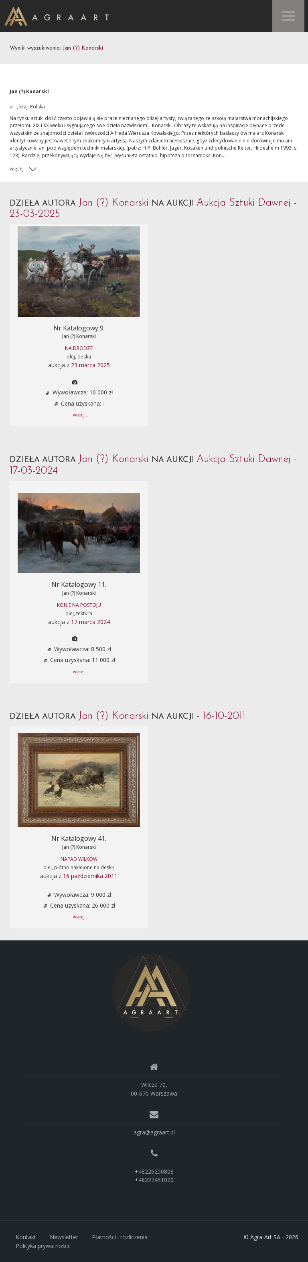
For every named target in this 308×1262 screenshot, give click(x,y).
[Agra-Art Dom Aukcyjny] (151, 991)
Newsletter (64, 1237)
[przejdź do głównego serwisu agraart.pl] (56, 15)
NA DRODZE (79, 348)
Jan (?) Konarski (79, 336)
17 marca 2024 (90, 622)
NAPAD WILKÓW (79, 859)
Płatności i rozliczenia (120, 1237)
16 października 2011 (90, 876)
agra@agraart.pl (154, 1132)
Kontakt (26, 1237)
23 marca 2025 (90, 365)
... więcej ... (78, 415)
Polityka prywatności (42, 1246)
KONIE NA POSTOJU (79, 605)
